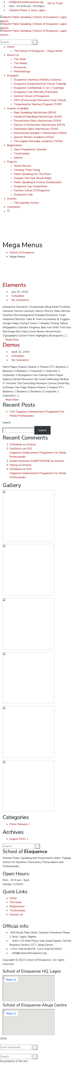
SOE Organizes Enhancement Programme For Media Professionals (37, 453)
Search (7, 422)
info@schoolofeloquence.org (26, 2)
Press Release (19, 824)
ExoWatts (15, 448)
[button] (8, 211)
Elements (14, 285)
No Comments (20, 300)
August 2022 (18, 839)
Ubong (13, 465)
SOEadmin (18, 296)
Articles (31, 444)
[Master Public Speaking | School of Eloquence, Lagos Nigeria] (37, 18)
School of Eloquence (21, 252)
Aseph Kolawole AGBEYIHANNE (29, 461)
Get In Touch (55, 3)
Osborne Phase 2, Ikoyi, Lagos (27, 10)
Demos (11, 345)
